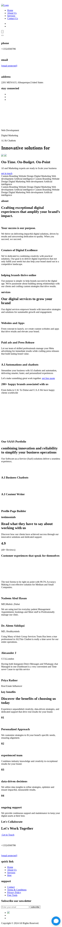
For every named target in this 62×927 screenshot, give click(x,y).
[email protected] (9, 65)
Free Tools (12, 895)
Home (10, 10)
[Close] (2, 35)
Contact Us (12, 18)
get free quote (48, 378)
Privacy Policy (14, 892)
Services (11, 15)
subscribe (35, 907)
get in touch (6, 173)
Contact (11, 887)
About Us (12, 13)
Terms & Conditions (16, 889)
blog (9, 875)
